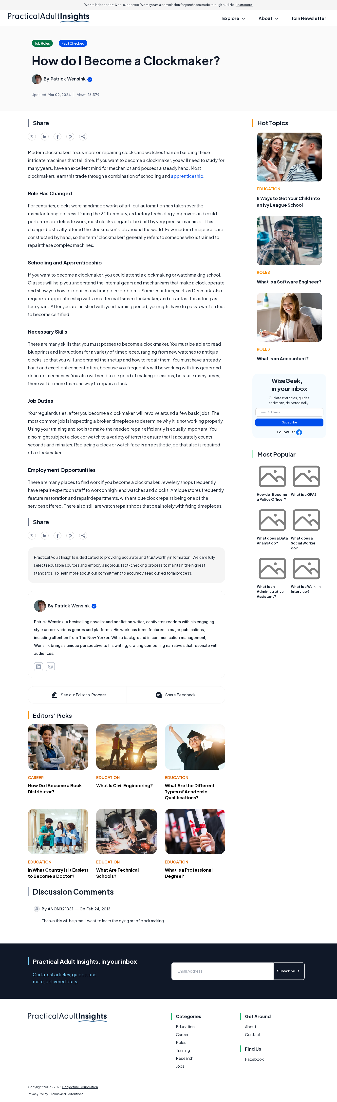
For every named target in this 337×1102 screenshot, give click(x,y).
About (250, 1026)
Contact (253, 1034)
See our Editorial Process (83, 694)
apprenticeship (187, 176)
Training (183, 1050)
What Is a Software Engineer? (289, 281)
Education (108, 777)
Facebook (254, 1059)
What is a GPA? (304, 494)
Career (36, 777)
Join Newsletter (309, 18)
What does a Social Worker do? (303, 543)
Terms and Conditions (67, 1094)
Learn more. (244, 5)
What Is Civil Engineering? (124, 785)
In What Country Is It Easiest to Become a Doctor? (58, 873)
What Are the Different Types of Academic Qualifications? (190, 791)
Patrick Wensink (68, 78)
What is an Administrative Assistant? (270, 591)
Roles (263, 272)
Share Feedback (180, 694)
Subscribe (289, 422)
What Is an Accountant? (283, 358)
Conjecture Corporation (80, 1087)
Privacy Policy (38, 1094)
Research (184, 1058)
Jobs (180, 1066)
